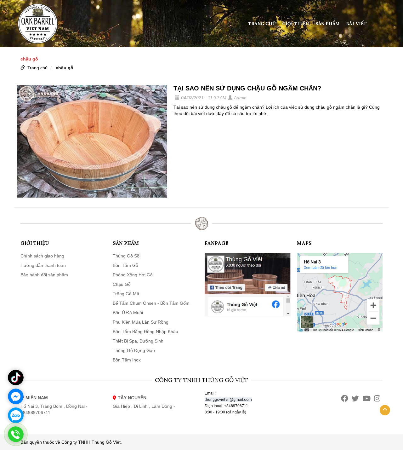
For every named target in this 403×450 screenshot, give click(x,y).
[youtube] (366, 398)
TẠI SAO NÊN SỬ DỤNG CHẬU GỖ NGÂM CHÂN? (247, 88)
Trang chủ (262, 23)
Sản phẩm (327, 23)
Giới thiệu (295, 23)
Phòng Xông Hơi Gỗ (133, 274)
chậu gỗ (64, 67)
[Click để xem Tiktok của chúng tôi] (16, 377)
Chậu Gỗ (122, 284)
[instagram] (377, 398)
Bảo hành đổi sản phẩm (44, 274)
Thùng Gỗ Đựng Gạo (134, 350)
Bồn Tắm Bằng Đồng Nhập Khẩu (145, 331)
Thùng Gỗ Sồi (126, 255)
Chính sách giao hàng (42, 255)
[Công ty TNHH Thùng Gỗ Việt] (37, 23)
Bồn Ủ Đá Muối (128, 312)
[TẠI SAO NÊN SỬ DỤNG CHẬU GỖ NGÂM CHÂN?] (92, 141)
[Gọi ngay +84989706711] (16, 434)
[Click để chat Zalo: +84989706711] (16, 415)
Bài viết (356, 23)
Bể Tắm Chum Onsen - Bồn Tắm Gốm (151, 303)
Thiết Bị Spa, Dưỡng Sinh (138, 340)
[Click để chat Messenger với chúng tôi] (16, 396)
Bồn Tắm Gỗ (125, 265)
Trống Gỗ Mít (126, 293)
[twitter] (355, 398)
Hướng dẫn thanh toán (43, 265)
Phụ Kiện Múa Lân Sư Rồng (140, 322)
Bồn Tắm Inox (127, 359)
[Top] (385, 410)
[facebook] (344, 398)
